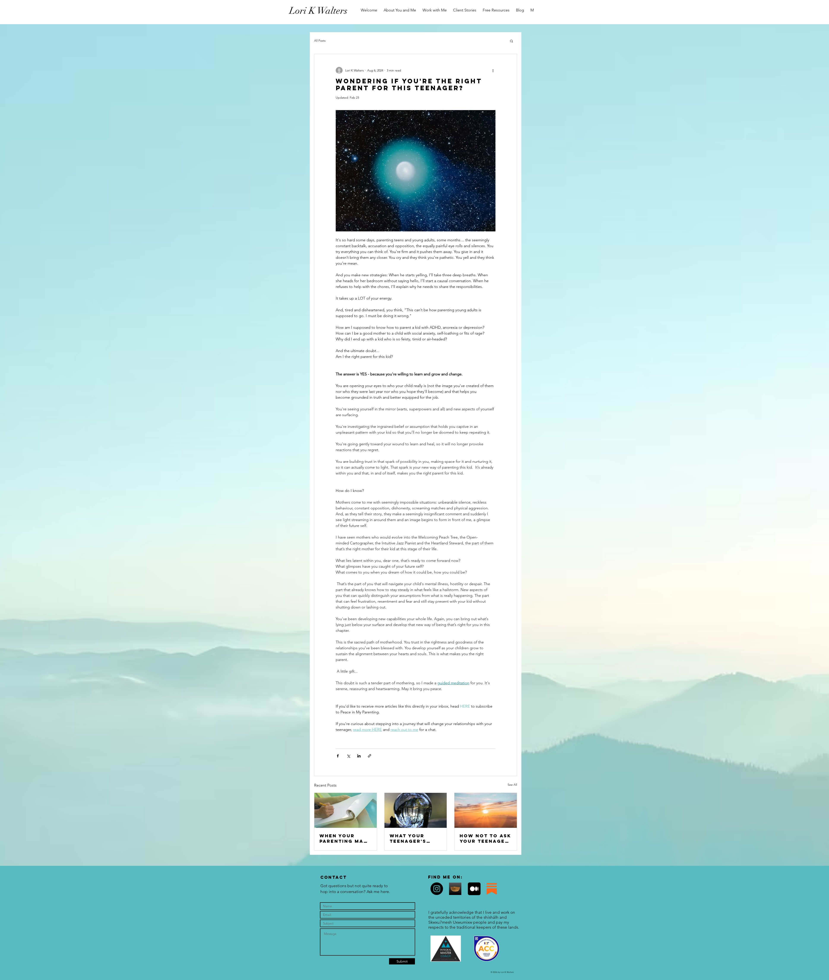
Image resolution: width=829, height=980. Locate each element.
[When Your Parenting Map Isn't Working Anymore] (345, 810)
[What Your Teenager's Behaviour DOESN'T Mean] (415, 810)
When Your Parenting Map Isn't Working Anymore (343, 838)
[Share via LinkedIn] (359, 756)
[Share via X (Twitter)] (348, 756)
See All (512, 785)
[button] (511, 41)
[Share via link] (369, 756)
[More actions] (492, 70)
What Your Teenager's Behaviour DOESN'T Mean (412, 838)
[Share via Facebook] (338, 756)
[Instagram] (436, 888)
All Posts (320, 41)
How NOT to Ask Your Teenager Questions (485, 838)
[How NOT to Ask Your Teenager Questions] (485, 810)
